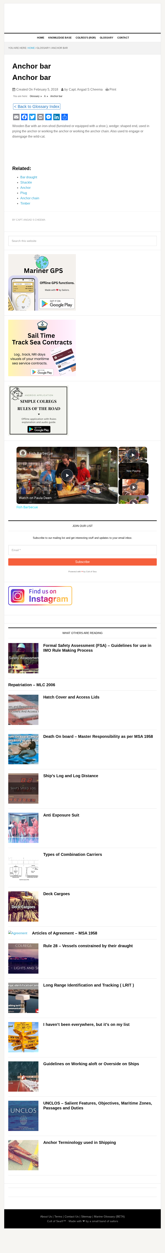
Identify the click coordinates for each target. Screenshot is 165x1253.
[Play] (134, 487)
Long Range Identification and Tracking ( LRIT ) (88, 985)
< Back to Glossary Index (36, 106)
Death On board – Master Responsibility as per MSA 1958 (98, 736)
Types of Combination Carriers (72, 854)
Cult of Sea (82, 16)
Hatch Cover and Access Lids (71, 697)
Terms (58, 1216)
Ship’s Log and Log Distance (70, 776)
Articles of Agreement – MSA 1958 (64, 933)
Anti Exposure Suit (61, 815)
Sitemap (86, 1216)
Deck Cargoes (56, 894)
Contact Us (72, 1216)
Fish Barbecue (41, 453)
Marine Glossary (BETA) (109, 1216)
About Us (46, 1216)
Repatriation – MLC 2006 (31, 685)
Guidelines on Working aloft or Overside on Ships (91, 1064)
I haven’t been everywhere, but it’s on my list (86, 1024)
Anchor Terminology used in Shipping (79, 1142)
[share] (109, 451)
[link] (23, 453)
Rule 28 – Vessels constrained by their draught (88, 946)
